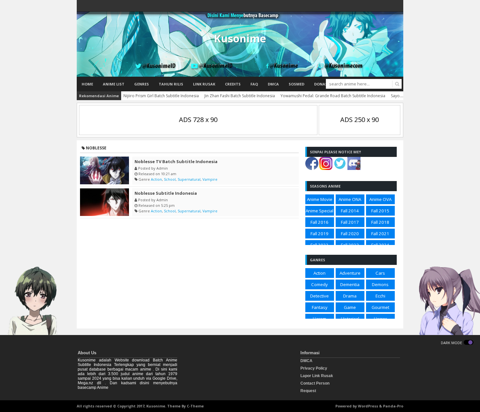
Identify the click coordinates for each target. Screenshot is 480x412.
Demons (380, 284)
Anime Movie (319, 199)
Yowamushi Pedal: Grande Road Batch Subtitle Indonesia (332, 96)
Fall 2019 (319, 234)
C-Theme (195, 406)
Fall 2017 (350, 222)
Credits (233, 84)
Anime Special (319, 211)
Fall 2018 (380, 222)
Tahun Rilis (171, 84)
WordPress (368, 406)
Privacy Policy (313, 368)
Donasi (321, 84)
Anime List (113, 84)
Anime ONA (350, 199)
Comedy (319, 284)
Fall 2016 (319, 222)
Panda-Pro (393, 406)
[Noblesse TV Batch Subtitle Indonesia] (104, 170)
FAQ (254, 84)
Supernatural (189, 179)
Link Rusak (204, 84)
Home (87, 84)
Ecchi (380, 296)
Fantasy (320, 307)
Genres (141, 84)
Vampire (209, 179)
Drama (350, 296)
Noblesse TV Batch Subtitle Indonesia (176, 161)
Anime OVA (380, 199)
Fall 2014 (350, 211)
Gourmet (380, 307)
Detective (319, 296)
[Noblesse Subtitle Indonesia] (104, 202)
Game (350, 307)
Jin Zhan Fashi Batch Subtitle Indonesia (239, 96)
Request (308, 391)
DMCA (273, 84)
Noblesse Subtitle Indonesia (166, 193)
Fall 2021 (380, 234)
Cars (380, 273)
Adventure (350, 273)
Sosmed (296, 84)
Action (156, 179)
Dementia (350, 284)
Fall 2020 (350, 234)
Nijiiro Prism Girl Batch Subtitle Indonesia (161, 96)
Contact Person (314, 383)
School (170, 179)
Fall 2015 (380, 211)
